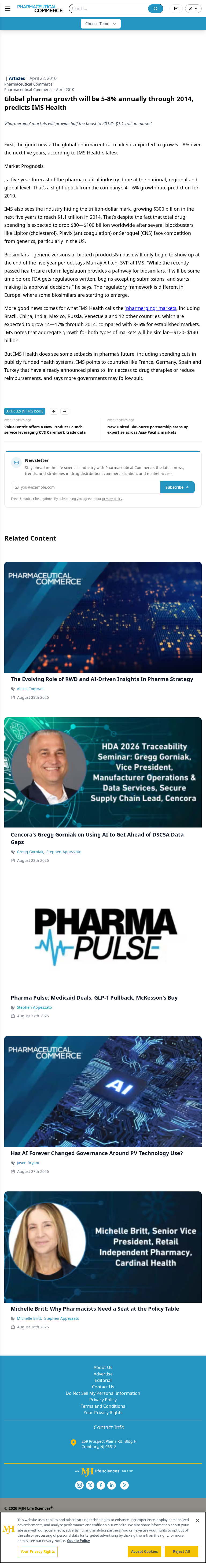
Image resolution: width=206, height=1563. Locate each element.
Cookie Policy (78, 1540)
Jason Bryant (28, 1162)
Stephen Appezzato (63, 851)
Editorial (103, 1380)
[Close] (197, 1520)
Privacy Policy (103, 1400)
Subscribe (174, 487)
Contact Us (103, 1387)
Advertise (103, 1374)
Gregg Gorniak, (30, 851)
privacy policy (112, 498)
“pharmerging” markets (150, 308)
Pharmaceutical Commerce (28, 84)
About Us (103, 1367)
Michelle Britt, (29, 1318)
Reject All (181, 1551)
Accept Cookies (144, 1551)
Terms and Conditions (103, 1406)
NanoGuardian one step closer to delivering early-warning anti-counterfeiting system (148, 429)
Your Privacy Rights (103, 1413)
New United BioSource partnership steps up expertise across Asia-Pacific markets (45, 429)
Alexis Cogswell (31, 688)
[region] (103, 1537)
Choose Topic (97, 23)
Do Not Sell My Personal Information (103, 1393)
